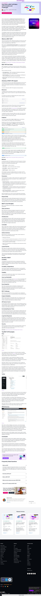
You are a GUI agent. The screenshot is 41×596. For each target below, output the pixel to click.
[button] (34, 592)
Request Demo (21, 595)
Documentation (29, 559)
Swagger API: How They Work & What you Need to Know (15, 157)
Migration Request (3, 549)
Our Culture (5, 593)
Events (1, 559)
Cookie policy (36, 593)
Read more (8, 502)
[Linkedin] (31, 573)
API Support (15, 558)
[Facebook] (28, 573)
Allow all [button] (31, 590)
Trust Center (2, 552)
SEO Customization (16, 556)
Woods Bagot (29, 548)
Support (28, 557)
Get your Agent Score (3, 561)
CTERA (28, 552)
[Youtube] (33, 573)
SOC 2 (40, 593)
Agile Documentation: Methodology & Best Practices (14, 329)
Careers (9, 593)
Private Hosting (2, 548)
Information (29, 564)
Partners (1, 555)
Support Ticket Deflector (17, 551)
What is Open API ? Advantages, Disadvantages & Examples (15, 62)
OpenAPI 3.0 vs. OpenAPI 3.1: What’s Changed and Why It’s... (20, 523)
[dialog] (34, 590)
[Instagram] (35, 573)
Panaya (28, 551)
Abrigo (28, 545)
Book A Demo (6, 458)
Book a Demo (2, 545)
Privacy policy (32, 593)
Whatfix (28, 549)
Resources (2, 556)
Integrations (15, 552)
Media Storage (16, 559)
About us (1, 593)
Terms (28, 593)
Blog (1, 558)
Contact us (28, 563)
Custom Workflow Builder (17, 549)
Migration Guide (2, 551)
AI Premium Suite (16, 562)
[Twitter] (29, 573)
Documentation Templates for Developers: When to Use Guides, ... (33, 523)
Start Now (5, 492)
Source (3, 350)
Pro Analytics (16, 548)
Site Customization (16, 555)
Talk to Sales (11, 492)
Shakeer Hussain (5, 9)
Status (28, 560)
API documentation (14, 108)
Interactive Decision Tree (17, 561)
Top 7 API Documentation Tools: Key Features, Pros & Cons (7, 523)
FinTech (14, 353)
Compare (1, 562)
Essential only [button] (37, 590)
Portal (15, 545)
